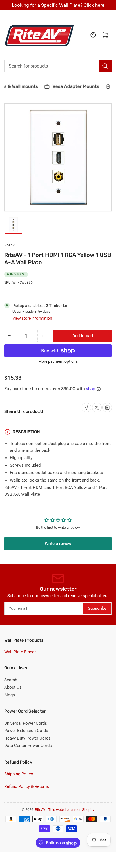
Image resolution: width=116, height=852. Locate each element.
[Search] (105, 66)
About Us (13, 687)
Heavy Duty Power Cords (27, 738)
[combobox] (58, 66)
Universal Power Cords (25, 723)
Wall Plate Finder (20, 652)
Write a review (58, 543)
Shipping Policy (18, 774)
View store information (32, 318)
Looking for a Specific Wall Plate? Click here (58, 5)
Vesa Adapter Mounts (74, 86)
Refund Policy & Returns (26, 786)
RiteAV (9, 245)
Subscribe (97, 608)
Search (10, 679)
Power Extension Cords (26, 730)
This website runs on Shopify (71, 809)
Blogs (9, 694)
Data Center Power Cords (28, 745)
